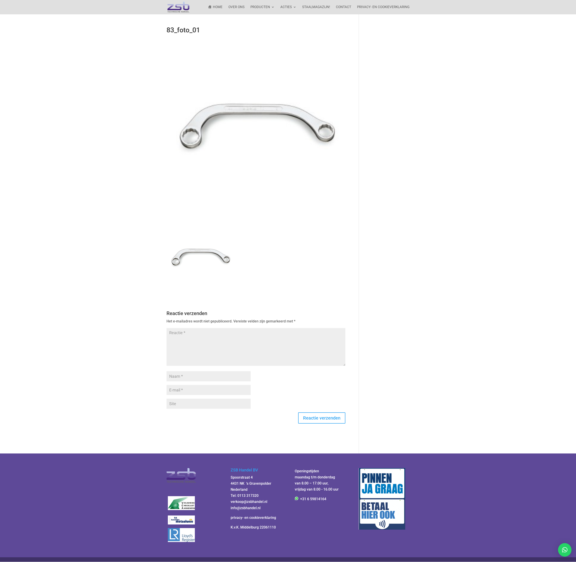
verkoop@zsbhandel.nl (249, 502)
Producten (260, 7)
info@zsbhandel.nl (246, 508)
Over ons (236, 7)
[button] (565, 550)
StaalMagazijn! (316, 7)
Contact (343, 7)
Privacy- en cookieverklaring (383, 7)
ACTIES (286, 7)
